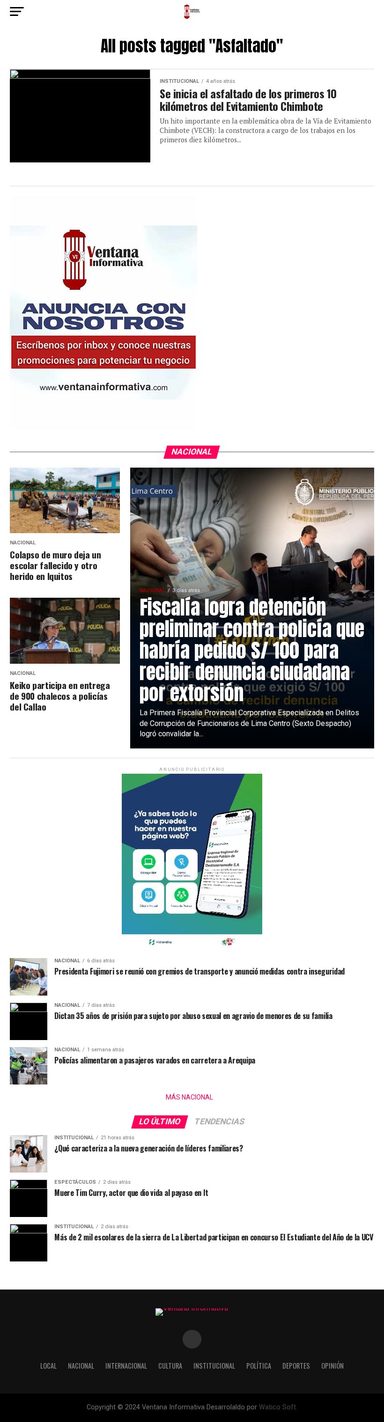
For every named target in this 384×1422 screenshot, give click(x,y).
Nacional (81, 1366)
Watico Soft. (278, 1407)
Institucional (214, 1366)
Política (258, 1366)
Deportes (296, 1366)
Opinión (332, 1366)
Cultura (170, 1366)
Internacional (126, 1366)
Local (48, 1366)
